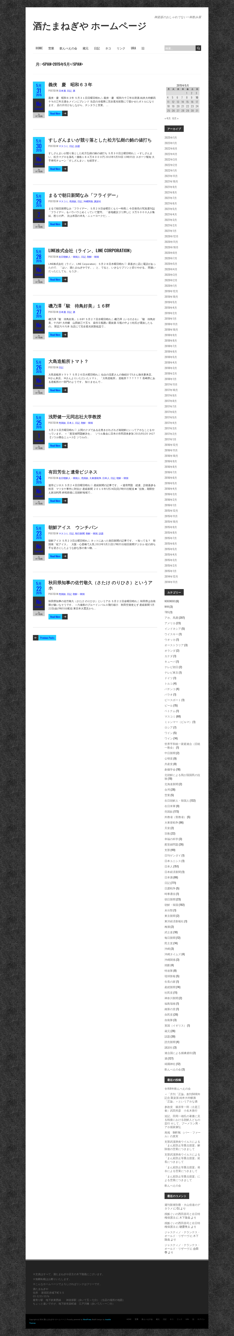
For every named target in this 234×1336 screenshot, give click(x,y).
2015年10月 (171, 521)
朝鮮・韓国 (93, 256)
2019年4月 (171, 307)
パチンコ (170, 689)
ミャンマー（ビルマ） (178, 722)
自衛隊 (169, 1020)
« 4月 (168, 118)
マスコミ (63, 146)
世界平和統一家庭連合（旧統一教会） (182, 745)
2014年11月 (171, 582)
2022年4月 (171, 154)
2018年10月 (171, 329)
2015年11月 (171, 516)
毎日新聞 (170, 937)
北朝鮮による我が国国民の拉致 (182, 776)
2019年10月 (171, 296)
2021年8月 (171, 192)
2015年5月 (171, 549)
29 (187, 110)
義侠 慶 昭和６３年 (70, 84)
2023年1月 (171, 143)
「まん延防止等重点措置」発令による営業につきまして (182, 1169)
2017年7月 (171, 406)
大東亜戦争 (95, 478)
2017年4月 (171, 423)
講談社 (97, 201)
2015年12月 (171, 510)
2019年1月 (171, 318)
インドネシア (173, 628)
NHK (167, 606)
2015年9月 (171, 527)
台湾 (167, 789)
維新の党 (170, 1009)
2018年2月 (171, 373)
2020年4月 (171, 269)
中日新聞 (170, 753)
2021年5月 (171, 209)
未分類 (169, 910)
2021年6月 (171, 203)
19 (173, 106)
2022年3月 (171, 159)
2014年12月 (171, 576)
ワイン (169, 733)
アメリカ (170, 623)
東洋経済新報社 (174, 921)
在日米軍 (170, 806)
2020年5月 (171, 264)
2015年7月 (171, 538)
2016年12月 (171, 445)
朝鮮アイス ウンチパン (73, 527)
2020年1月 (171, 285)
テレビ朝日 (171, 667)
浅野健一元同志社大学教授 (74, 416)
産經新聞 (170, 987)
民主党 (169, 943)
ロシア (169, 727)
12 (173, 102)
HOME (39, 48)
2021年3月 (171, 220)
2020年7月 (171, 258)
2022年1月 (171, 170)
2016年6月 (171, 478)
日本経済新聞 (173, 872)
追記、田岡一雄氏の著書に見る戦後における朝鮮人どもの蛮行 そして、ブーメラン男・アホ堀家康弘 (183, 1121)
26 (173, 110)
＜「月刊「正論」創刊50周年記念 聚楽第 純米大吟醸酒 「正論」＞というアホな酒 (182, 1097)
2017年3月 (171, 428)
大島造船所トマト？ (68, 361)
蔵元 (85, 48)
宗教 (167, 833)
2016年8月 (171, 467)
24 (197, 106)
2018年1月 (171, 379)
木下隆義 (184, 1217)
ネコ (108, 48)
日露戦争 (170, 888)
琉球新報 (170, 976)
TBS (167, 612)
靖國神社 (170, 1064)
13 (178, 102)
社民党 (169, 992)
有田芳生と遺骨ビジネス (73, 471)
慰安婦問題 (171, 844)
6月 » (175, 118)
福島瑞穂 (170, 1003)
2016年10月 (171, 456)
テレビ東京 (171, 672)
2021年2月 (171, 225)
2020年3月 (171, 275)
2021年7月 (171, 198)
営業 (51, 48)
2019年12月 (171, 291)
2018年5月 (171, 357)
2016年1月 (171, 505)
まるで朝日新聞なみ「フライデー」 (84, 194)
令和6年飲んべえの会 (178, 1088)
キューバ (170, 661)
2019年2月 (171, 313)
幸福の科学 (171, 839)
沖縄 (167, 948)
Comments (39, 219)
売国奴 (72, 201)
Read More (55, 113)
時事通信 (170, 894)
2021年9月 (171, 187)
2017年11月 (171, 384)
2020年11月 (171, 242)
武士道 (169, 932)
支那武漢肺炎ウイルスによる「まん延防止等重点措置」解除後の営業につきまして (182, 1145)
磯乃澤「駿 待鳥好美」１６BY (79, 305)
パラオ (169, 694)
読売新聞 (170, 1042)
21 (182, 106)
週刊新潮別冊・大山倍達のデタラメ (182, 1206)
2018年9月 (171, 335)
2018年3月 (171, 368)
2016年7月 (171, 472)
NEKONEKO (170, 601)
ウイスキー (171, 634)
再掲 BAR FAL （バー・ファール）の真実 (183, 1134)
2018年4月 (171, 362)
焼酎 (167, 965)
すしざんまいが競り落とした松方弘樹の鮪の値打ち (100, 139)
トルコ (169, 683)
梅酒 (167, 927)
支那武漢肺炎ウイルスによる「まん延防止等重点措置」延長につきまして (182, 1158)
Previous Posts (47, 638)
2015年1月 (171, 571)
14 (182, 102)
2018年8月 (171, 340)
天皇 (167, 828)
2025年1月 (171, 137)
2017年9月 (171, 395)
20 (178, 106)
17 (197, 102)
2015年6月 (171, 543)
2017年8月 (171, 401)
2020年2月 (171, 280)
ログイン (201, 1319)
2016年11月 (171, 450)
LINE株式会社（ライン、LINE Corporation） (91, 250)
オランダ (170, 650)
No (38, 103)
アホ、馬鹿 (171, 617)
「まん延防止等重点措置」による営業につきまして (182, 1178)
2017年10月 (171, 390)
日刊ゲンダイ (173, 855)
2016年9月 (171, 461)
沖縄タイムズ (173, 954)
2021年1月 (171, 231)
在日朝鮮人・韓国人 (69, 256)
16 (192, 102)
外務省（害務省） (175, 817)
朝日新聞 (80, 533)
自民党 (169, 1014)
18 (168, 106)
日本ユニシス (173, 861)
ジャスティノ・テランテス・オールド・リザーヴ (182, 1234)
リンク (121, 48)
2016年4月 (171, 488)
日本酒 (62, 90)
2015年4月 (171, 554)
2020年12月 (171, 236)
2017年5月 (171, 417)
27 (178, 110)
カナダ (169, 656)
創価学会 (170, 769)
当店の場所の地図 (112, 1300)
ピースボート (173, 700)
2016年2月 (171, 499)
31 (197, 110)
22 (187, 106)
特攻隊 (169, 970)
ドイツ (169, 678)
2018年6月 (171, 351)
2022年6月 (171, 148)
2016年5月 (171, 483)
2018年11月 (171, 324)
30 (192, 110)
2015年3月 (171, 560)
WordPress (87, 1319)
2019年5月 (171, 302)
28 (182, 110)
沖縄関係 (88, 201)
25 (168, 110)
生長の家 (170, 981)
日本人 (70, 422)
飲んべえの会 (68, 48)
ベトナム (170, 711)
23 (192, 106)
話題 (77, 146)
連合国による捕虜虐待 (178, 1053)
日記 (97, 48)
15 (187, 102)
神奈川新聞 (171, 998)
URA (133, 48)
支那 (167, 850)
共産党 (169, 764)
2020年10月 (171, 247)
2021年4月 (171, 214)
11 (168, 102)
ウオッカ (170, 639)
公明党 (169, 758)
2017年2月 (171, 434)
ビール (169, 705)
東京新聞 (170, 916)
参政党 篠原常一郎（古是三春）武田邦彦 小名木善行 (182, 1108)
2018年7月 (171, 346)
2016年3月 (171, 494)
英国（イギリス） (175, 1025)
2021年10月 (171, 181)
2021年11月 (171, 176)
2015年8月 (171, 532)
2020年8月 (171, 253)
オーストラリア (174, 645)
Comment (39, 108)
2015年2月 (171, 565)
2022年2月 (171, 165)
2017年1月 (170, 439)
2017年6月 (171, 412)
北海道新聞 (171, 784)
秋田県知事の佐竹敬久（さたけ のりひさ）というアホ (100, 585)
